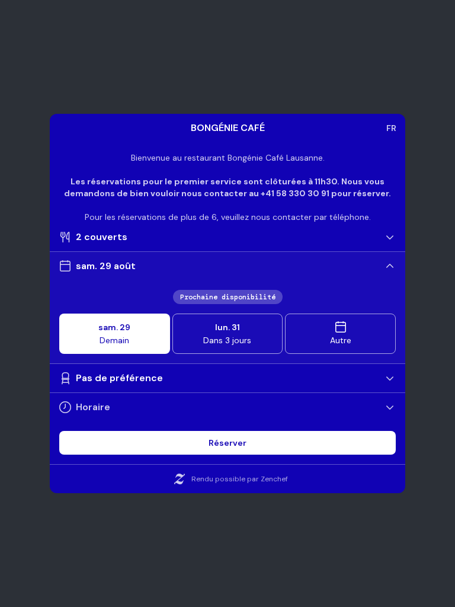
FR (391, 128)
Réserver (227, 442)
